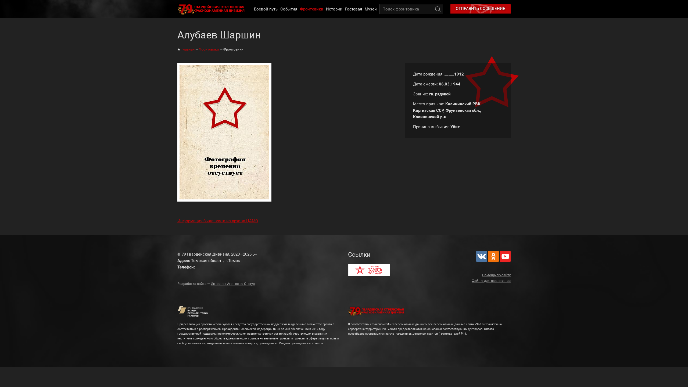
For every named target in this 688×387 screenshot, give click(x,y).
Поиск (437, 9)
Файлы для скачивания (491, 281)
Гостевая (353, 9)
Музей (371, 9)
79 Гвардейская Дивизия (212, 9)
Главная (188, 49)
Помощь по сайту (496, 275)
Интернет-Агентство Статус (233, 284)
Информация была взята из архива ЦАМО (217, 220)
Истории (334, 9)
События (288, 9)
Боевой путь (266, 9)
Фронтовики (311, 9)
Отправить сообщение (480, 8)
